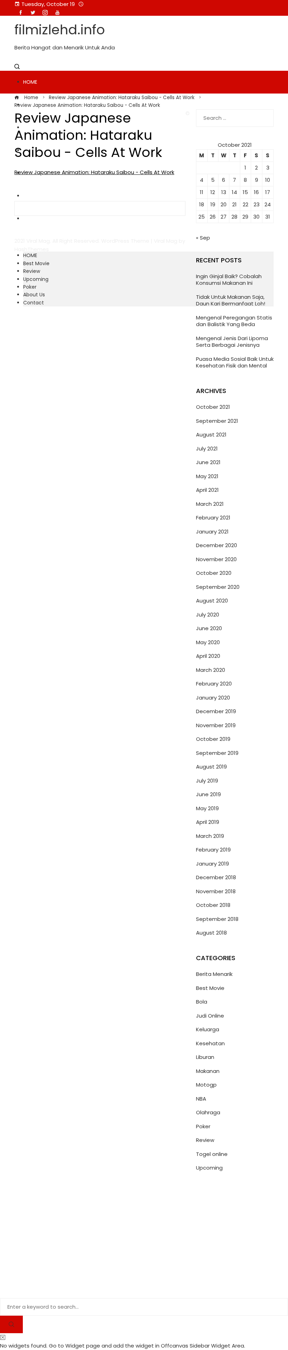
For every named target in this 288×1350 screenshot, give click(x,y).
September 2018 (217, 919)
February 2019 (213, 849)
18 (201, 204)
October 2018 (213, 905)
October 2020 (213, 573)
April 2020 (208, 656)
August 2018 (211, 932)
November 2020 (216, 559)
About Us (34, 294)
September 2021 (217, 421)
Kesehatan (210, 1043)
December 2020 (216, 545)
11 (201, 192)
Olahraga (208, 1112)
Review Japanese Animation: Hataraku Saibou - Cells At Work (94, 172)
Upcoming (35, 279)
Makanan (208, 1071)
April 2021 (207, 490)
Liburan (205, 1057)
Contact (33, 302)
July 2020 (207, 614)
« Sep (203, 237)
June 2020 (209, 628)
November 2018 (216, 891)
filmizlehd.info (59, 29)
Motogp (206, 1084)
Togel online (212, 1154)
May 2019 (207, 808)
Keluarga (207, 1029)
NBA (201, 1098)
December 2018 (216, 877)
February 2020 (214, 683)
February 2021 (213, 517)
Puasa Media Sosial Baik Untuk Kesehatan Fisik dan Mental (235, 362)
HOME (30, 81)
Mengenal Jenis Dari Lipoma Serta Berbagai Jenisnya (232, 342)
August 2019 (211, 766)
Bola (201, 1001)
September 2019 (217, 753)
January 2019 (212, 863)
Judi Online (210, 1015)
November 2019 (216, 725)
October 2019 (213, 739)
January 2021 (212, 531)
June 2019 (208, 794)
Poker (30, 286)
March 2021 (210, 504)
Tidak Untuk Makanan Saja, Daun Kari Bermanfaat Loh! (230, 300)
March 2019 (210, 836)
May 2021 (207, 476)
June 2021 (208, 462)
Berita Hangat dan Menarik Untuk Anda (64, 47)
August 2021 (211, 434)
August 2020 (212, 600)
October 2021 (213, 407)
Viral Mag (165, 240)
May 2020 (208, 642)
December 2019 (216, 711)
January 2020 (213, 697)
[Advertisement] (235, 1241)
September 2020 (218, 587)
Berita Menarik (214, 974)
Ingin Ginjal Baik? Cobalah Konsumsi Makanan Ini (229, 280)
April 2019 (207, 822)
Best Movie (36, 263)
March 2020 (210, 670)
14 (234, 192)
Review (31, 271)
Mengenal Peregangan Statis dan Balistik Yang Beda (234, 321)
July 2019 (207, 780)
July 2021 (207, 448)
